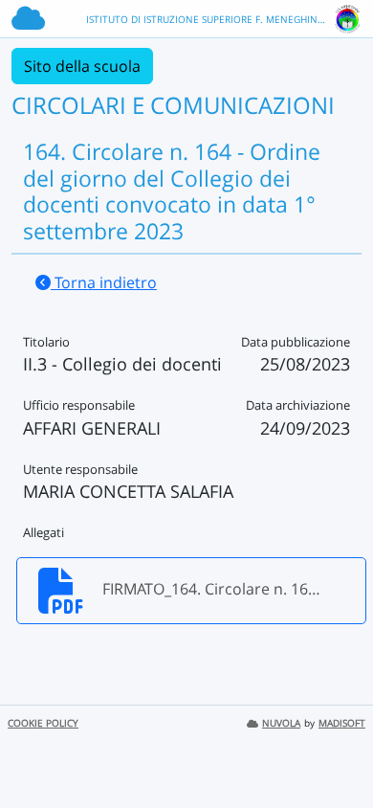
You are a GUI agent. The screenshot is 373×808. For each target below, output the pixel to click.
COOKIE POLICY (43, 723)
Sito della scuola (82, 66)
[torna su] (334, 749)
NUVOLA (281, 723)
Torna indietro (104, 282)
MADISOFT (341, 723)
